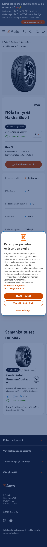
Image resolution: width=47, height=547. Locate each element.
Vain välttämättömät (23, 303)
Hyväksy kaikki (23, 296)
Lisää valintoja (23, 310)
